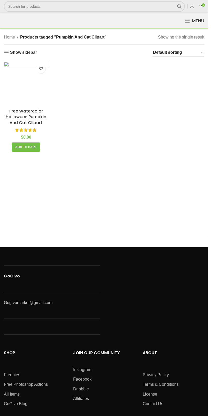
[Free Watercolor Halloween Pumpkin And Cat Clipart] (26, 84)
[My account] (192, 6)
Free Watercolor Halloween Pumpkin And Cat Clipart (26, 117)
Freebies (12, 375)
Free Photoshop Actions (26, 384)
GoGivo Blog (15, 404)
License (150, 394)
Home (9, 37)
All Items (12, 394)
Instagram (82, 369)
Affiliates (81, 398)
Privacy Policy (156, 375)
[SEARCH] (179, 6)
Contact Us (153, 404)
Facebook (82, 379)
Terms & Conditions (161, 384)
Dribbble (81, 389)
